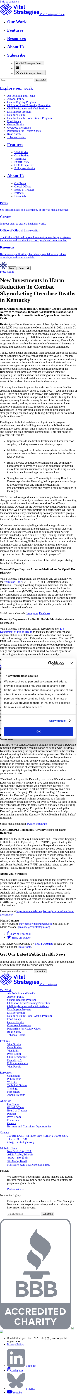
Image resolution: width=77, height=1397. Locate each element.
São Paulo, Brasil (17, 1161)
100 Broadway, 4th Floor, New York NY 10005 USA (37, 1135)
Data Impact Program (19, 111)
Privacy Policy (15, 1344)
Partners (18, 192)
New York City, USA (19, 1151)
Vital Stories (21, 152)
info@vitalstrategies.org (20, 1142)
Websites (12, 1082)
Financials (20, 196)
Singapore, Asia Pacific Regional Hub (28, 1164)
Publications (14, 1078)
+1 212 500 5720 (17, 1138)
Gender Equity (15, 124)
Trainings (12, 1088)
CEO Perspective (24, 165)
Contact (4, 1132)
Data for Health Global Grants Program (29, 118)
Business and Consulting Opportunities (29, 1126)
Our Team (20, 183)
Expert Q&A (21, 161)
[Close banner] (71, 663)
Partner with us (15, 1189)
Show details (57, 720)
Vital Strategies (44, 943)
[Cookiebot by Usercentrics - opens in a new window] (48, 663)
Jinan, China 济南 (17, 1157)
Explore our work (16, 88)
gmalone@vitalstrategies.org (34, 926)
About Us (15, 175)
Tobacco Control (16, 137)
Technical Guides (17, 1085)
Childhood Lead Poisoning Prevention (28, 105)
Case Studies (21, 155)
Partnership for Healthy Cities (24, 130)
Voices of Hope (13, 581)
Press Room (7, 271)
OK (39, 731)
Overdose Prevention (19, 127)
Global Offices (22, 186)
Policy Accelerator (24, 168)
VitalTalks (20, 158)
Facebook (44, 613)
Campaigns (13, 1075)
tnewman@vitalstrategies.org (35, 923)
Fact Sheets (13, 1091)
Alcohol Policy (15, 98)
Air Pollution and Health (21, 95)
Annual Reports (16, 1094)
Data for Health (16, 114)
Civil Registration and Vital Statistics (28, 108)
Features (15, 144)
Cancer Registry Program (21, 102)
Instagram (32, 613)
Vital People (14, 1066)
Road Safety (14, 133)
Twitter (30, 823)
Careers (11, 1123)
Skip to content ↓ (9, 1)
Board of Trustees (24, 189)
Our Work (5, 990)
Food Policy (14, 121)
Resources (6, 1072)
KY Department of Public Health (32, 630)
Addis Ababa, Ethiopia (20, 1154)
